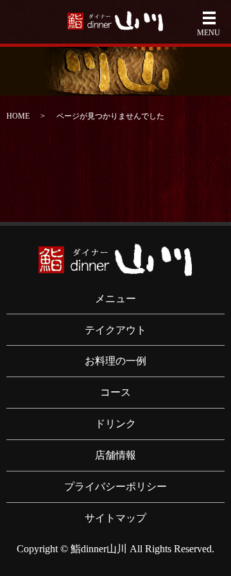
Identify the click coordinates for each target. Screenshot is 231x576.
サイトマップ (115, 517)
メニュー (115, 298)
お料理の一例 (115, 360)
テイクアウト (115, 330)
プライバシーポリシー (115, 486)
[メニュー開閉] (209, 18)
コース (115, 392)
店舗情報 (115, 455)
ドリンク (115, 423)
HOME (18, 116)
